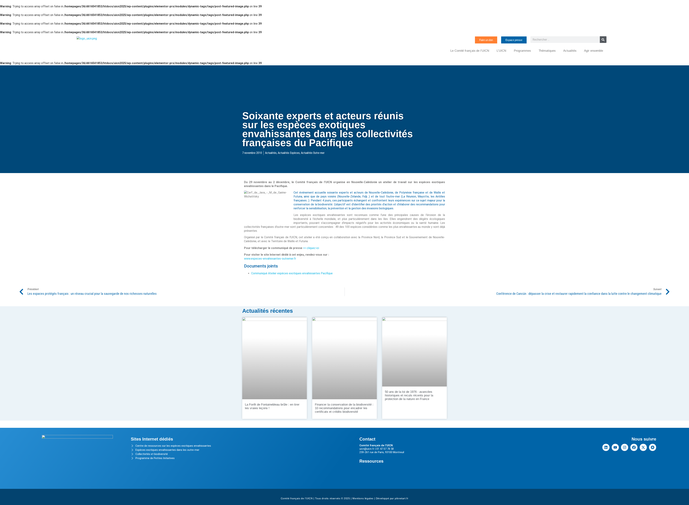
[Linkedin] (606, 447)
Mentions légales (362, 498)
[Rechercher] (603, 39)
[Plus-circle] (652, 447)
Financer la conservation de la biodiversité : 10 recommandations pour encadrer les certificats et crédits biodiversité (344, 408)
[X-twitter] (643, 447)
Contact (367, 439)
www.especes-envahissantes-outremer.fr (270, 258)
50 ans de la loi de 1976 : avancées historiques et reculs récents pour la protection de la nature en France (409, 395)
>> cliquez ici (311, 248)
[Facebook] (634, 447)
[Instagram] (624, 447)
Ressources (371, 461)
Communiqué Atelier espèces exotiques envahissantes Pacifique (292, 273)
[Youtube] (615, 447)
